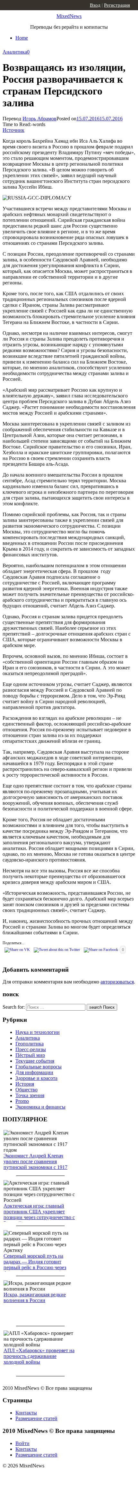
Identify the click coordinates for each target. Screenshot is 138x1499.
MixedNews (69, 16)
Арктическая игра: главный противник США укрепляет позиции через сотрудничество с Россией (39, 1214)
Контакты (26, 1412)
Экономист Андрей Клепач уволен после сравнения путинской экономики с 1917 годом (35, 1164)
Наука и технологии (37, 1032)
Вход (95, 5)
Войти (22, 1443)
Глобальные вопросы (38, 1066)
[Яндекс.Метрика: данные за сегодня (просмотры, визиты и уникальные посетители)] (53, 1477)
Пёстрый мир (30, 1055)
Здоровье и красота (36, 1078)
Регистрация (117, 5)
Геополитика (29, 1043)
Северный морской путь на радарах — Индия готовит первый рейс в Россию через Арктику (35, 1264)
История (24, 1084)
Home (21, 38)
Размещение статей (36, 1418)
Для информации (34, 1072)
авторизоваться (117, 981)
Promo (22, 1101)
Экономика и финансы (40, 1107)
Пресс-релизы (30, 1049)
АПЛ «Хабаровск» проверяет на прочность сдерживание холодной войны (39, 1356)
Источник (13, 130)
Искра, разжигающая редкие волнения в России (35, 1297)
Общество (26, 1089)
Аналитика (15, 52)
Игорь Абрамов (39, 118)
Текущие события (34, 1061)
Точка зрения (29, 1095)
